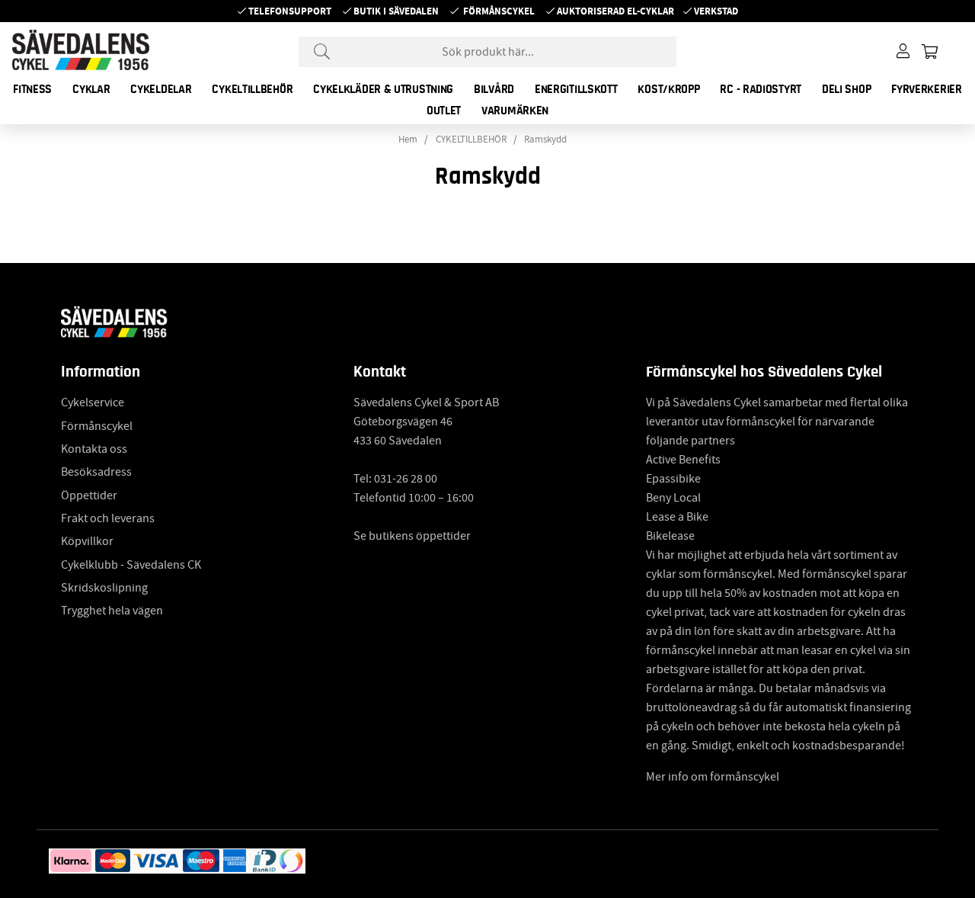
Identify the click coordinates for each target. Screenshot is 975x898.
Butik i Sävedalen (396, 11)
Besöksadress (96, 471)
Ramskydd (545, 139)
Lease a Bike (677, 516)
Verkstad (716, 11)
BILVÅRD (494, 89)
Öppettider (89, 495)
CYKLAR (91, 89)
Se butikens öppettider (412, 536)
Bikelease (670, 536)
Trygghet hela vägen (112, 610)
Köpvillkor (87, 541)
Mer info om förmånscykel (712, 776)
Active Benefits (683, 459)
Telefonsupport (289, 11)
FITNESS (32, 89)
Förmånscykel (499, 11)
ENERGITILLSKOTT (576, 89)
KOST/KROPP (668, 89)
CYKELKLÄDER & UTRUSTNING (383, 89)
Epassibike (673, 478)
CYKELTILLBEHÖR (252, 89)
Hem (407, 139)
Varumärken (514, 110)
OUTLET (444, 110)
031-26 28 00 (405, 478)
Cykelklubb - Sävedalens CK (131, 564)
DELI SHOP (846, 89)
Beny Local (673, 497)
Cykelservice (92, 402)
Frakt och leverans (108, 518)
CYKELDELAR (160, 89)
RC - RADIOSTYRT (760, 89)
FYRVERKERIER (926, 89)
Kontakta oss (94, 449)
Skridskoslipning (104, 587)
